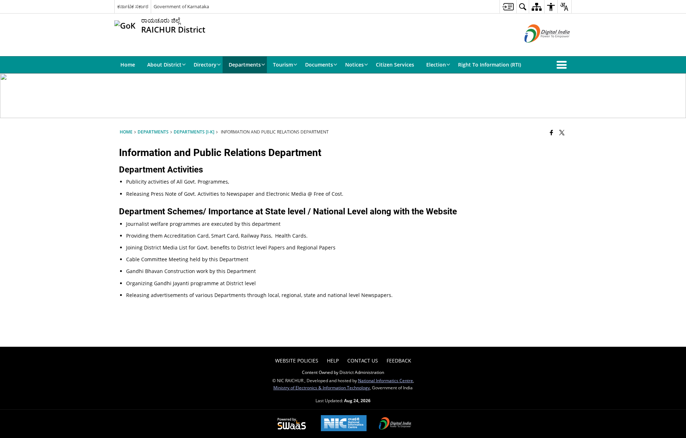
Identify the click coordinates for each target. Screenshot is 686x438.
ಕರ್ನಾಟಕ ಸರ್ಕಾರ (132, 6)
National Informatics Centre (385, 380)
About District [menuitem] (164, 64)
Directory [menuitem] (205, 64)
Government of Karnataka (181, 6)
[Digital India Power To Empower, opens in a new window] (395, 424)
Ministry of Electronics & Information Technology (321, 387)
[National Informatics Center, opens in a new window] (343, 424)
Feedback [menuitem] (399, 360)
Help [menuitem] (333, 360)
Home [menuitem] (127, 64)
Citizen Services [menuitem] (395, 64)
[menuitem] (507, 6)
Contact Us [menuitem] (362, 360)
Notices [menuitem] (354, 64)
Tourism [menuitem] (283, 64)
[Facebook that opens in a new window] (551, 132)
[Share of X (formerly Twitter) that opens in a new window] (561, 132)
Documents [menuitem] (319, 64)
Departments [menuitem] (245, 64)
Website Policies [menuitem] (296, 360)
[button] (563, 65)
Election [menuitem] (436, 64)
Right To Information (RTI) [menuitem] (489, 64)
